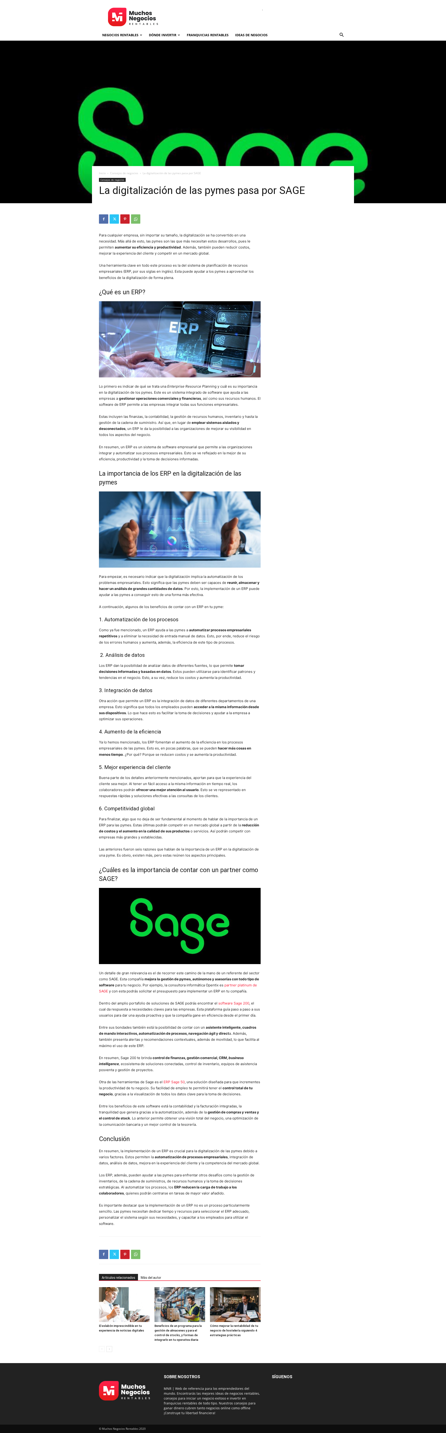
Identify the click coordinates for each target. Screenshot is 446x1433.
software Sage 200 (233, 1003)
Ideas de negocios (251, 35)
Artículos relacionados (118, 1277)
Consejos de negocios (124, 173)
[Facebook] (103, 219)
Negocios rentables (120, 35)
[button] (341, 35)
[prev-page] (102, 1349)
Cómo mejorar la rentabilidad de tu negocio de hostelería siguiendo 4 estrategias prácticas (234, 1330)
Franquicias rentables (208, 35)
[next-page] (109, 1349)
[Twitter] (114, 219)
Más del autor (151, 1277)
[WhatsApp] (135, 219)
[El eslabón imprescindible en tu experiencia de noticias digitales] (124, 1304)
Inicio (102, 173)
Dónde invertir (162, 35)
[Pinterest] (125, 219)
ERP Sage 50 (174, 1082)
